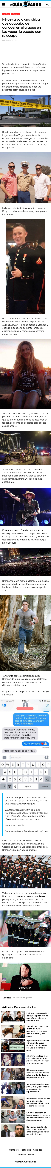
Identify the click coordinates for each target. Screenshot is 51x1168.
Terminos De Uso (26, 1154)
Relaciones (15, 14)
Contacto (14, 1150)
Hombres (6, 14)
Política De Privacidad (31, 1150)
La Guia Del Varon (25, 4)
